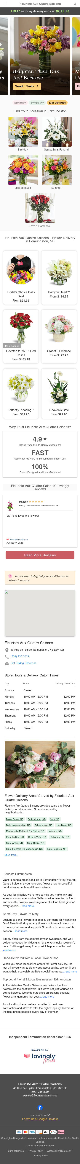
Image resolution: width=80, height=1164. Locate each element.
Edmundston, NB (43, 825)
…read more (26, 906)
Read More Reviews (40, 554)
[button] (72, 1155)
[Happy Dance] (12, 505)
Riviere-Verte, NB (37, 836)
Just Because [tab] (57, 102)
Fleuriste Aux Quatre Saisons (40, 3)
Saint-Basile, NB (35, 842)
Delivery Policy (40, 1155)
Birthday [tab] (20, 102)
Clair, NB (54, 819)
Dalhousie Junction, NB (18, 825)
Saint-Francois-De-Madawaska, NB (24, 848)
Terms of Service (15, 1151)
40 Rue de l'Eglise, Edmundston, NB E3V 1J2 (40, 1088)
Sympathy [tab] (37, 102)
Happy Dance (25, 505)
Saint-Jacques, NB (56, 848)
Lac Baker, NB (64, 825)
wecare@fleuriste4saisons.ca (40, 1095)
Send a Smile (24, 86)
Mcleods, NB (55, 831)
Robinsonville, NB (59, 836)
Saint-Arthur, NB (14, 842)
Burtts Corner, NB (37, 819)
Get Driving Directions (23, 663)
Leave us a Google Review (40, 1119)
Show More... (11, 854)
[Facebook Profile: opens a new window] (40, 1107)
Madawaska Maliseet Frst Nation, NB (25, 831)
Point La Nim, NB (15, 836)
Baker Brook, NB (14, 819)
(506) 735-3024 (20, 656)
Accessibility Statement (59, 1151)
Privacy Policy (35, 1151)
